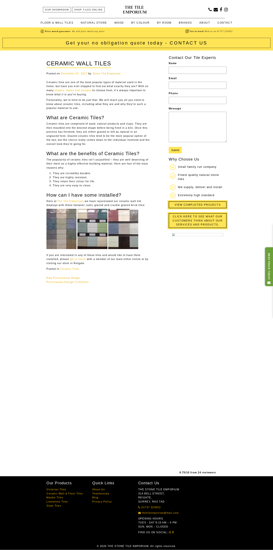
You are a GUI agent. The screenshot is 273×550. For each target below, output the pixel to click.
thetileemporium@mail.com (160, 513)
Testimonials (100, 493)
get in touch (78, 259)
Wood (119, 22)
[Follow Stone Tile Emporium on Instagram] (226, 10)
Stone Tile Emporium (106, 73)
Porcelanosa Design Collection (67, 282)
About (204, 22)
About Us (98, 489)
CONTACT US (188, 42)
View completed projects (198, 204)
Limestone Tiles (57, 501)
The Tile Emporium (70, 201)
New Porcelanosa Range (63, 278)
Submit (175, 150)
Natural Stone (94, 22)
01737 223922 (225, 31)
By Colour (140, 22)
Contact (224, 22)
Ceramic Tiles (69, 269)
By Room (164, 22)
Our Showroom (57, 9)
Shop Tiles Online (88, 9)
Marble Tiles (54, 497)
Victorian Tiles (56, 489)
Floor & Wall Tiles (57, 22)
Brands (185, 22)
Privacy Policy (102, 501)
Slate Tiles (53, 505)
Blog (95, 497)
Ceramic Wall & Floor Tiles (64, 493)
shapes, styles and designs (73, 90)
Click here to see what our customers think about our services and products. (198, 220)
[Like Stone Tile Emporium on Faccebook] (221, 10)
